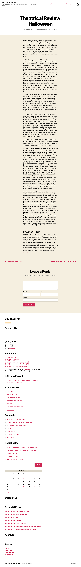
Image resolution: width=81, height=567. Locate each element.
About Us (45, 3)
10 (13, 481)
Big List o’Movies (55, 3)
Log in (6, 548)
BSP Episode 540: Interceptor (13, 520)
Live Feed (70, 4)
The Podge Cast (11, 431)
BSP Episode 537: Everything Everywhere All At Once (20, 529)
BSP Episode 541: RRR (11, 517)
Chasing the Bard (12, 453)
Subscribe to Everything (12, 359)
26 (23, 486)
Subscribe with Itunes (11, 357)
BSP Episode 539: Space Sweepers (15, 523)
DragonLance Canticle (13, 394)
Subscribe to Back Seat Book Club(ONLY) (17, 362)
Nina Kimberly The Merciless (15, 459)
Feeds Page (28, 369)
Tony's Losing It (11, 437)
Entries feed (8, 550)
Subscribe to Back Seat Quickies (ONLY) (16, 366)
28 (34, 486)
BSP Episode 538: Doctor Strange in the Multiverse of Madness (23, 526)
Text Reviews (34, 13)
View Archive (26, 252)
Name (25, 291)
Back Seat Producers (9, 2)
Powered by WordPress (26, 563)
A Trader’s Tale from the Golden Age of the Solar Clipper (23, 447)
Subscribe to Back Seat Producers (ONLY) (17, 365)
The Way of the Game (13, 434)
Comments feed (10, 552)
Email (42, 291)
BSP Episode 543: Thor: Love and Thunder (17, 511)
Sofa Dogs (10, 428)
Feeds (65, 4)
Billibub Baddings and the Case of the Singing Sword (22, 450)
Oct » (40, 492)
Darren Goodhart (31, 29)
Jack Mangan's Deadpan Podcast (16, 425)
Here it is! (12, 348)
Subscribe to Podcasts (11, 360)
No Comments (53, 29)
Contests (70, 3)
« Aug (7, 492)
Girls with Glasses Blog (13, 397)
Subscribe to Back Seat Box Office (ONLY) (17, 363)
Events (60, 4)
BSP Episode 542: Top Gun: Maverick (16, 514)
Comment (25, 280)
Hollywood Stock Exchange (14, 400)
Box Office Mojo (11, 391)
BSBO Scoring (63, 3)
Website (25, 297)
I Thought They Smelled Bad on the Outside (19, 422)
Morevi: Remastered (12, 456)
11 (18, 481)
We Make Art (10, 410)
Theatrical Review (45, 13)
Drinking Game (53, 4)
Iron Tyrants (10, 403)
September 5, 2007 (42, 29)
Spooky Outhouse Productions (15, 407)
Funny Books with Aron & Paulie (16, 419)
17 (13, 484)
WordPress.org (9, 554)
